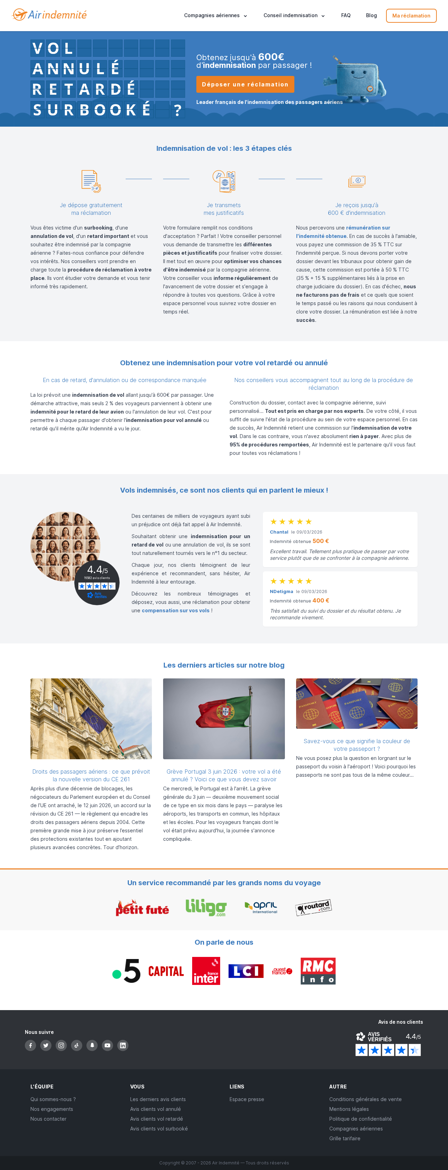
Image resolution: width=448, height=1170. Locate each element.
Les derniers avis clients (158, 1099)
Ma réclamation (411, 16)
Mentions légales (349, 1109)
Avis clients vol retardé (156, 1119)
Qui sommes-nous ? (53, 1099)
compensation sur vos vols (176, 610)
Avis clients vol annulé (155, 1109)
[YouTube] (107, 1045)
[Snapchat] (92, 1045)
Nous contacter (48, 1119)
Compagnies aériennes (356, 1129)
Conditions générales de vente (365, 1099)
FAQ (346, 16)
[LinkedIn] (122, 1045)
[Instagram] (61, 1045)
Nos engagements (51, 1109)
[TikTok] (76, 1045)
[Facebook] (30, 1045)
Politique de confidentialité (360, 1119)
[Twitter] (45, 1045)
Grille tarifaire (344, 1138)
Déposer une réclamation (245, 84)
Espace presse (247, 1099)
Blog (371, 16)
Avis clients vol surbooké (159, 1129)
